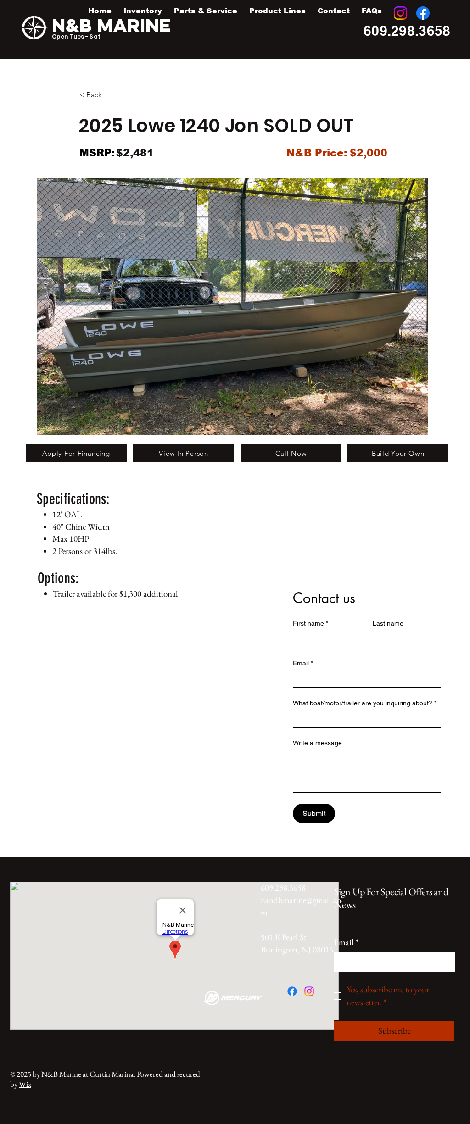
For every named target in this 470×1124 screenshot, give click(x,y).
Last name (388, 623)
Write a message (317, 743)
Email (303, 663)
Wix (25, 1084)
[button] (143, 7)
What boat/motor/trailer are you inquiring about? (364, 703)
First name (310, 623)
